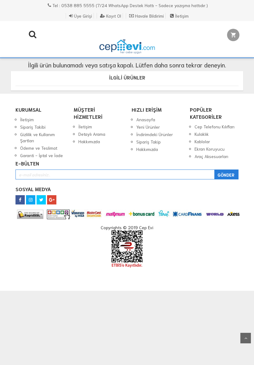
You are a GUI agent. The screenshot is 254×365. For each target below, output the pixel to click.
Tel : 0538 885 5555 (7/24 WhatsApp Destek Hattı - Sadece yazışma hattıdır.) (129, 5)
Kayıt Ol (113, 16)
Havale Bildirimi (149, 16)
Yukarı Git (245, 338)
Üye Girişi (82, 16)
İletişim (181, 16)
